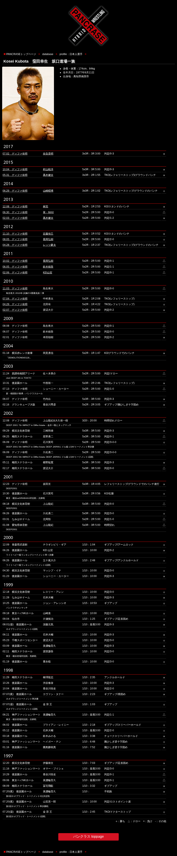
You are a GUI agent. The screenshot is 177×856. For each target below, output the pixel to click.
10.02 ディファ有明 (15, 260)
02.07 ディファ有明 (15, 309)
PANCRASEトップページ (21, 54)
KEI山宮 (47, 272)
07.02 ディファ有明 (15, 153)
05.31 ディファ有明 (15, 175)
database (47, 54)
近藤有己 (48, 233)
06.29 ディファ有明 (15, 190)
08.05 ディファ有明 (15, 239)
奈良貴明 (48, 153)
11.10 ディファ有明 (15, 233)
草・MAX (48, 212)
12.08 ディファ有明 (15, 206)
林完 (45, 206)
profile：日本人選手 (71, 54)
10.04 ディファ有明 (15, 169)
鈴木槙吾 (48, 266)
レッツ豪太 (49, 244)
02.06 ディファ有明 (15, 272)
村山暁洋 (48, 169)
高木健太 (48, 175)
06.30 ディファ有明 (15, 212)
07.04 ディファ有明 (15, 298)
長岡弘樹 (48, 239)
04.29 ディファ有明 (15, 304)
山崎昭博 (48, 190)
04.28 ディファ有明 (15, 244)
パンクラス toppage (88, 836)
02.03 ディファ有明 (15, 217)
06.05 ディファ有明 (15, 266)
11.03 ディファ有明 (15, 288)
